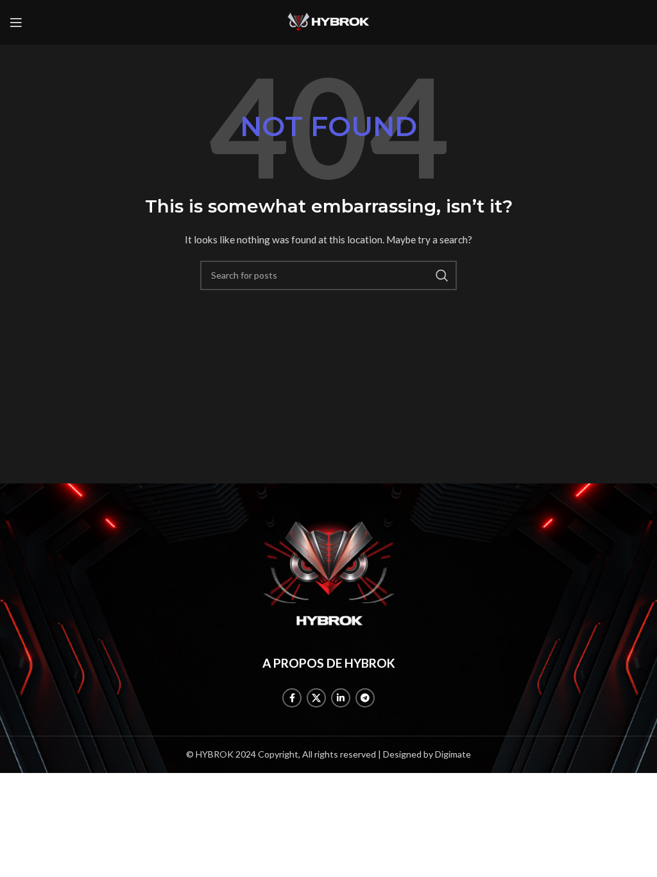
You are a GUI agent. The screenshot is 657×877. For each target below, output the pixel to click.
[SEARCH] (442, 275)
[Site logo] (328, 21)
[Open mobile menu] (16, 22)
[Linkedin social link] (340, 698)
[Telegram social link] (365, 698)
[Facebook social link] (292, 698)
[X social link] (316, 698)
